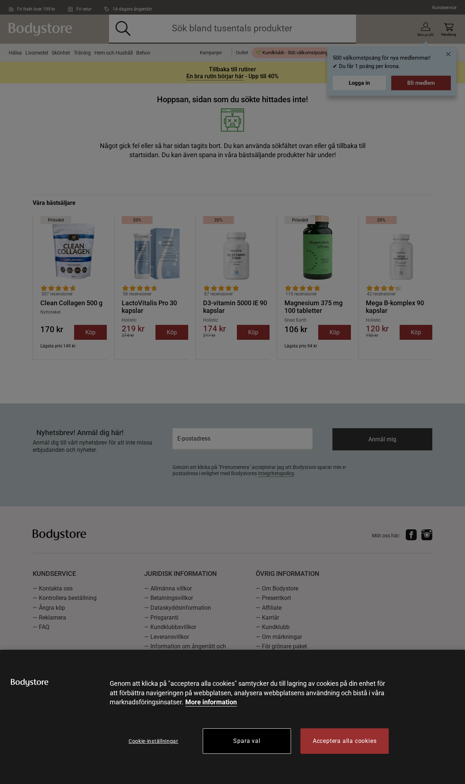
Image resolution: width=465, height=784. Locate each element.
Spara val (246, 740)
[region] (232, 717)
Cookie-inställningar (153, 741)
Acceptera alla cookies (345, 740)
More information (211, 702)
